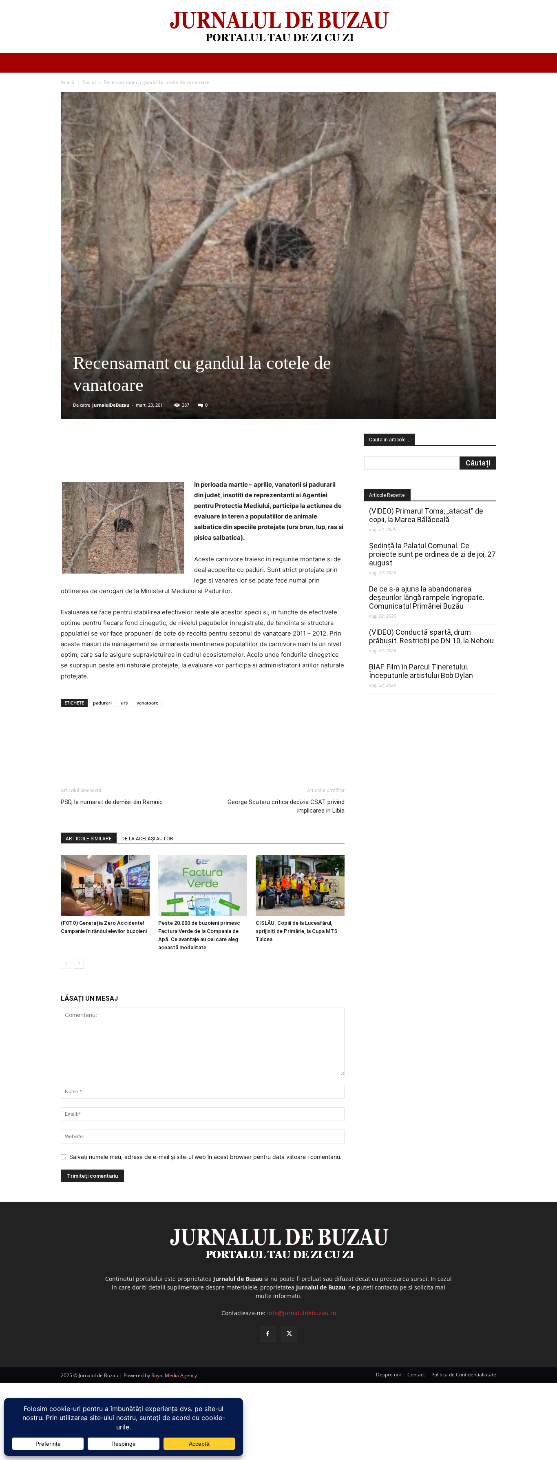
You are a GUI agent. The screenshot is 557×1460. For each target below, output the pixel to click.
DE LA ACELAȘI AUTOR (147, 839)
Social (89, 82)
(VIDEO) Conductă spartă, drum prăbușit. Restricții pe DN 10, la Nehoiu (431, 636)
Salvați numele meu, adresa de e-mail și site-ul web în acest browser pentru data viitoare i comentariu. (205, 1156)
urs (124, 703)
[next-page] (79, 964)
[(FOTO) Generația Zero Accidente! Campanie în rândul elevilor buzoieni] (105, 885)
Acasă (68, 82)
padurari (102, 703)
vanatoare (147, 703)
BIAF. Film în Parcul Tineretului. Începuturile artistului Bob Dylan (421, 671)
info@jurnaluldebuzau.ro (301, 1313)
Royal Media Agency (174, 1375)
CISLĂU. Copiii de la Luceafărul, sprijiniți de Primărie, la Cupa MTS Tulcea (297, 931)
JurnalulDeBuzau (110, 405)
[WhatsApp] (178, 456)
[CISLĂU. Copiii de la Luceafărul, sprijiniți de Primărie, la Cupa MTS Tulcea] (300, 885)
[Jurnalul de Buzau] (278, 27)
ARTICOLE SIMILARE (89, 839)
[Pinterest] (159, 456)
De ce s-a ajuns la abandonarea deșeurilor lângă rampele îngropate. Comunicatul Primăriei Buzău (426, 597)
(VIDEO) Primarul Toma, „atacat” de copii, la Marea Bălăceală (426, 515)
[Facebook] (121, 456)
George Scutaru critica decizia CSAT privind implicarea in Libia (286, 806)
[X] (140, 456)
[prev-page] (66, 964)
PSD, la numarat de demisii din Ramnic (112, 802)
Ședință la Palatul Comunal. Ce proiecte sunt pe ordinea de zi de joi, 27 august (432, 554)
